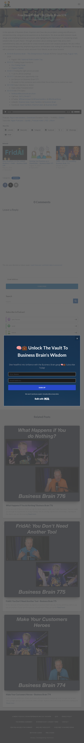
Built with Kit (42, 399)
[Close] (77, 338)
